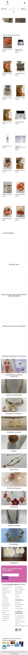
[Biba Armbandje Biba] (7, 42)
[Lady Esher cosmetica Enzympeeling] (7, 139)
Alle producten (18, 587)
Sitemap (4, 612)
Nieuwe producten (19, 589)
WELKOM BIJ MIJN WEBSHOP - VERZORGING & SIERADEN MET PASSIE (7, 591)
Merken (17, 595)
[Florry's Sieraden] (7, 3)
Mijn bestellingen (19, 604)
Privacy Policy (5, 602)
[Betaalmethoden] (4, 642)
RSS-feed (17, 597)
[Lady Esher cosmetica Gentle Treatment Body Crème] (20, 139)
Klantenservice (5, 610)
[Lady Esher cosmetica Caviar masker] (20, 115)
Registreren (18, 602)
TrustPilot (11, 651)
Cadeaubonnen (18, 591)
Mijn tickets (18, 606)
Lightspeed (12, 640)
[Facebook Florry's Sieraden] (16, 630)
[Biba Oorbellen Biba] (7, 66)
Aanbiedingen (18, 593)
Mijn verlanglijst (19, 608)
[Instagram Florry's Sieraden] (20, 630)
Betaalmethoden (6, 604)
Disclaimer (4, 600)
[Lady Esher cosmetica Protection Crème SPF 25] (20, 42)
